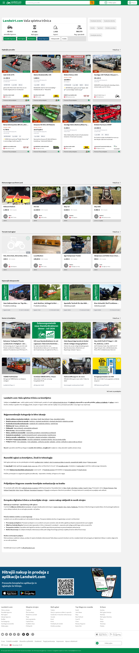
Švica (101, 619)
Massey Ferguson (109, 488)
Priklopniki (29, 626)
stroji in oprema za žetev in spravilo (60, 462)
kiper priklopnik (18, 428)
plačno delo (80, 466)
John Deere (33, 419)
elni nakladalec (22, 442)
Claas (51, 419)
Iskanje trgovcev (43, 39)
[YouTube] (2, 634)
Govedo (53, 617)
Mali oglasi (4, 615)
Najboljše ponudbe (8, 50)
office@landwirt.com (28, 548)
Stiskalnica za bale (31, 615)
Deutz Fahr (12, 490)
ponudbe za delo (63, 466)
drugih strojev (82, 470)
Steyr (64, 488)
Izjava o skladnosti (71, 641)
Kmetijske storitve (96, 35)
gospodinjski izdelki (76, 462)
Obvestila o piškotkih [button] (26, 641)
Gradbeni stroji (30, 624)
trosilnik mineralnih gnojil (29, 435)
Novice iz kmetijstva (8, 318)
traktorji (46, 462)
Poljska (102, 626)
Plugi (27, 617)
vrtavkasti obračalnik (55, 421)
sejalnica (28, 430)
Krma (52, 621)
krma (84, 462)
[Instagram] (6, 634)
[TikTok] (14, 634)
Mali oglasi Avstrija (105, 612)
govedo (25, 466)
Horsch (47, 490)
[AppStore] (10, 593)
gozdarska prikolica (44, 423)
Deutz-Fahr (78, 626)
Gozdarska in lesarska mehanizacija (61, 615)
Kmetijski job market (57, 624)
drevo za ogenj (92, 462)
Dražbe (3, 619)
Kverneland (33, 490)
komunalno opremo (70, 470)
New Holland (45, 419)
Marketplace (31, 39)
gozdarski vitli (34, 423)
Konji (52, 619)
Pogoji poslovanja (49, 641)
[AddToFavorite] (28, 57)
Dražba (64, 39)
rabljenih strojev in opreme (30, 488)
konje (29, 466)
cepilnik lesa (54, 423)
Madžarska (74, 507)
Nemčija (102, 615)
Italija (69, 507)
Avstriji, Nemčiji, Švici (60, 507)
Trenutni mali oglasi (8, 232)
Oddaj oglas (4, 626)
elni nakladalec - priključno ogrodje (38, 442)
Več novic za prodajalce (114, 391)
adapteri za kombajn (41, 437)
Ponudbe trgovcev (6, 612)
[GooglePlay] (28, 593)
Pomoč (5, 645)
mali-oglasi (21, 39)
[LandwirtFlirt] (32, 634)
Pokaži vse (116, 50)
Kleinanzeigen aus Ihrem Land (12, 182)
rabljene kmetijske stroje (60, 402)
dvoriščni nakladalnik (34, 439)
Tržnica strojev (5, 610)
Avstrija (102, 610)
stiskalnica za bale (67, 421)
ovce (33, 466)
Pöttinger (26, 490)
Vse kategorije (5, 621)
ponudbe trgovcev (9, 39)
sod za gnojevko (42, 435)
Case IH (85, 488)
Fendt (39, 419)
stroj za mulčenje (20, 430)
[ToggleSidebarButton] (4, 2)
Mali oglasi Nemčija (106, 617)
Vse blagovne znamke (7, 624)
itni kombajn (31, 437)
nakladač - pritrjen (55, 442)
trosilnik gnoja (51, 435)
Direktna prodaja (110, 28)
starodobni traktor (59, 419)
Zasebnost (38, 641)
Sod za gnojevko (30, 619)
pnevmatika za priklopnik (48, 433)
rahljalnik (22, 426)
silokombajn (51, 437)
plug (27, 426)
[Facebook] (10, 634)
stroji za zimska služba (59, 439)
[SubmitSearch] (92, 3)
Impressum (60, 641)
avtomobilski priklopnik (31, 428)
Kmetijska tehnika (96, 21)
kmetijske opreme (49, 470)
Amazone (40, 490)
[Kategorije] (23, 634)
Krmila (93, 28)
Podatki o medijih (12, 641)
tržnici (27, 405)
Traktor (53, 610)
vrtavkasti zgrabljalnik (42, 421)
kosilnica (32, 421)
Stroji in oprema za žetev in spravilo (61, 612)
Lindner (80, 488)
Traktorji (28, 610)
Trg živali (100, 28)
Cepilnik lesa (29, 621)
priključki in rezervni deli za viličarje (71, 442)
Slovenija (103, 624)
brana (17, 426)
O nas (3, 641)
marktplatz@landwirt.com (74, 650)
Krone (21, 490)
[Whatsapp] (18, 634)
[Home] (13, 2)
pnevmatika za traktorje (33, 433)
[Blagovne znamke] (27, 634)
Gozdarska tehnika (109, 21)
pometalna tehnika (46, 439)
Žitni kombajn (30, 612)
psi (36, 466)
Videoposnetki (55, 39)
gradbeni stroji (39, 462)
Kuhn (17, 490)
